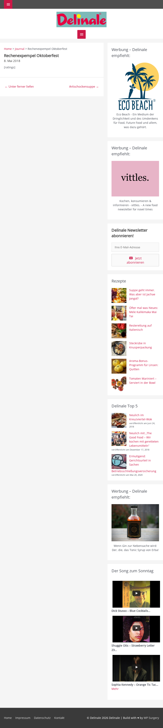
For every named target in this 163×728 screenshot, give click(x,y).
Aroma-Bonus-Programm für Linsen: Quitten (143, 365)
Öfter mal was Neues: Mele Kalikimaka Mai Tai (143, 312)
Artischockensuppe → (84, 86)
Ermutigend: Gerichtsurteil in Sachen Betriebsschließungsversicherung (134, 463)
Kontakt (59, 718)
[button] (135, 260)
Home (8, 49)
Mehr (115, 689)
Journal (19, 49)
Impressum (22, 718)
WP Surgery (151, 718)
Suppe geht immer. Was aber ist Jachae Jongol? (142, 294)
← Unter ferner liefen (19, 86)
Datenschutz (42, 718)
